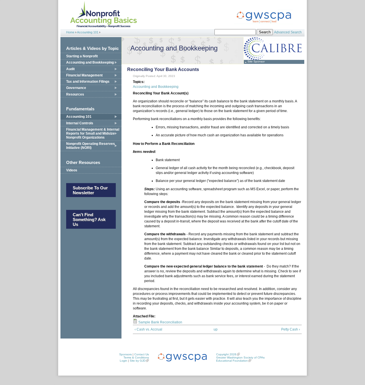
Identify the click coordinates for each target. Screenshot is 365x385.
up (216, 329)
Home (70, 32)
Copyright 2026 (226, 354)
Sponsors (125, 354)
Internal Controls (79, 123)
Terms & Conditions (136, 357)
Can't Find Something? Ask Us (89, 219)
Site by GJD (137, 360)
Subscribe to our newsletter (90, 190)
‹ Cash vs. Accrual (148, 329)
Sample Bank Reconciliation (160, 322)
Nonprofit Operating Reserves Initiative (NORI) (90, 146)
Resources (75, 94)
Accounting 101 (87, 32)
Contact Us (141, 354)
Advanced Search (288, 32)
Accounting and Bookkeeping (90, 62)
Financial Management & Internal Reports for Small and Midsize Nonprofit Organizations (92, 133)
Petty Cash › (290, 329)
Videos (71, 170)
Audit (70, 69)
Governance (76, 88)
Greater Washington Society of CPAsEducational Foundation (240, 359)
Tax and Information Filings (88, 82)
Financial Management (84, 75)
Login (123, 360)
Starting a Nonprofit (82, 56)
